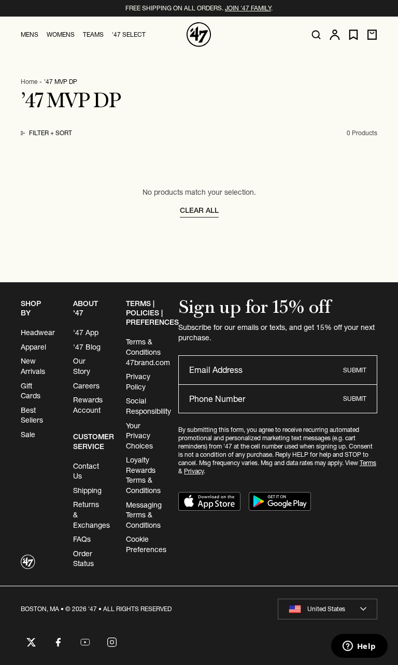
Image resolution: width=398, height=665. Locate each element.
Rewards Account (88, 405)
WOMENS (61, 34)
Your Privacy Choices (139, 436)
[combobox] (327, 609)
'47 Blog (87, 347)
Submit (354, 370)
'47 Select (129, 34)
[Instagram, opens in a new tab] (112, 642)
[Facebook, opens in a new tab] (58, 642)
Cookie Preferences (146, 544)
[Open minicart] (372, 35)
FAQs (82, 539)
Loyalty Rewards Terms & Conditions (143, 475)
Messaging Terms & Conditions (144, 515)
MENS (29, 34)
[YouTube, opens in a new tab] (85, 642)
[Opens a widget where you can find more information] (359, 647)
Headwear (38, 332)
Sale (28, 434)
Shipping (87, 490)
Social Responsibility (148, 406)
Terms (368, 463)
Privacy (194, 471)
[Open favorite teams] (353, 35)
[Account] (335, 35)
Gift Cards (30, 391)
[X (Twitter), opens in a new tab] (31, 642)
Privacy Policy (138, 382)
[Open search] (316, 35)
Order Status (83, 559)
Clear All (199, 210)
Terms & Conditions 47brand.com (148, 352)
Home (29, 81)
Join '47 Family (248, 8)
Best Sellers (32, 415)
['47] (199, 34)
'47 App (85, 332)
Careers (86, 386)
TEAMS (93, 34)
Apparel (33, 347)
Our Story (81, 366)
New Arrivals (33, 366)
